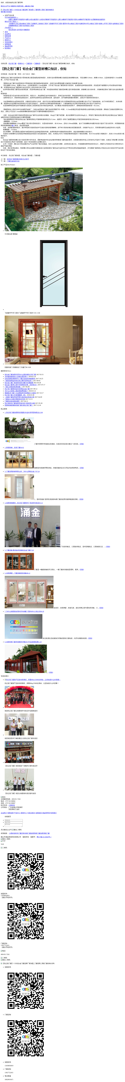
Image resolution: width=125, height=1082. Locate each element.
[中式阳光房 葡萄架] (44, 230)
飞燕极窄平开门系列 (55, 23)
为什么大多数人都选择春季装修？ (16, 391)
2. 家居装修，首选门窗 (14, 447)
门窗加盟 (31, 833)
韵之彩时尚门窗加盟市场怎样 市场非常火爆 (20, 403)
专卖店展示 (8, 42)
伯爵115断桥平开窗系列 (17, 19)
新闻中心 (8, 40)
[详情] (82, 444)
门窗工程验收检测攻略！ (13, 387)
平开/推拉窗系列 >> (11, 17)
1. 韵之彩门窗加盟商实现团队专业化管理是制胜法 (24, 412)
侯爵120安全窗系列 (32, 19)
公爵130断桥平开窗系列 (65, 19)
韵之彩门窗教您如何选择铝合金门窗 (17, 389)
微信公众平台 (5, 6)
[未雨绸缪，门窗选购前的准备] (29, 608)
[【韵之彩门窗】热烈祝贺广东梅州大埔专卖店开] (19, 762)
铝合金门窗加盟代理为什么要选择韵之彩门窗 (20, 374)
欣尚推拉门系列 (28, 25)
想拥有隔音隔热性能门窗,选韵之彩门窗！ (19, 405)
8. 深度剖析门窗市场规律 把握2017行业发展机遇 (23, 642)
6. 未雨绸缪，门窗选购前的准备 (17, 573)
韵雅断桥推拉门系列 (16, 25)
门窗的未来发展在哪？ (12, 401)
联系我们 (8, 48)
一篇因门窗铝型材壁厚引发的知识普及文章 (19, 397)
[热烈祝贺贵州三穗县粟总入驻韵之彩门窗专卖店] (19, 735)
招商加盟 (8, 36)
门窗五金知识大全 (13, 161)
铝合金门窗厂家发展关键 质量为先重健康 (19, 383)
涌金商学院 (8, 46)
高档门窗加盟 (38, 833)
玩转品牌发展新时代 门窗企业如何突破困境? (20, 378)
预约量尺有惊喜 (6, 12)
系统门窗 (46, 833)
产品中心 (8, 38)
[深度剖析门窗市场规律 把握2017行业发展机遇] (26, 672)
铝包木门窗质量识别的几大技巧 (18, 159)
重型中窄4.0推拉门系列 (71, 23)
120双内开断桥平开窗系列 (48, 19)
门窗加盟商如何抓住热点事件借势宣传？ (19, 380)
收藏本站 (14, 6)
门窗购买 (37, 63)
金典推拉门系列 (117, 23)
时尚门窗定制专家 (21, 833)
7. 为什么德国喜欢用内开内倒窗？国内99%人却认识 (24, 611)
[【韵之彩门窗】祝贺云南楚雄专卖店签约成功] (19, 790)
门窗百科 (29, 63)
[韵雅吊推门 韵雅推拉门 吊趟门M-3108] (44, 364)
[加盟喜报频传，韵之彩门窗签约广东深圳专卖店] (33, 546)
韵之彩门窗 (12, 63)
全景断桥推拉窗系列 (98, 19)
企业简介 (8, 34)
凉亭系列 (20, 30)
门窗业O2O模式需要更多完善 (15, 399)
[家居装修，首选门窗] (19, 468)
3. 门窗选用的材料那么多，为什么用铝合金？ (22, 471)
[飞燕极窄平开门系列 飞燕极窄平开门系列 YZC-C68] (53, 309)
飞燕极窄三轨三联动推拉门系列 (19, 23)
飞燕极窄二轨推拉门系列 (39, 23)
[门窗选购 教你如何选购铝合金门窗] (19, 569)
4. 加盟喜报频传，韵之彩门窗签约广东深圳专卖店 (24, 503)
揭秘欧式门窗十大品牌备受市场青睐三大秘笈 (20, 393)
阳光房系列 (12, 30)
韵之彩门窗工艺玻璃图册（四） (16, 395)
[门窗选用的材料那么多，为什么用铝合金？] (19, 499)
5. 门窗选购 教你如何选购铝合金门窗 (19, 550)
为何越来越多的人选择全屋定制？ (16, 376)
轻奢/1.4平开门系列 (105, 23)
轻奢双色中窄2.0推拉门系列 (88, 23)
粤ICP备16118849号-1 (44, 837)
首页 (6, 32)
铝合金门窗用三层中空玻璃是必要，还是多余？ (21, 385)
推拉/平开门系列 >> (11, 21)
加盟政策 (8, 44)
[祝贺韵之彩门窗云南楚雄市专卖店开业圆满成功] (19, 707)
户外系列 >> (9, 28)
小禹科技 (12, 805)
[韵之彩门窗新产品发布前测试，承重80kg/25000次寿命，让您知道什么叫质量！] (33, 679)
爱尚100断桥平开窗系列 (82, 19)
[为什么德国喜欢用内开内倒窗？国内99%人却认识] (24, 638)
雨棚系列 (26, 30)
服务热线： (25, 6)
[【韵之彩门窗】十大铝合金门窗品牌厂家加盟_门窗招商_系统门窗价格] (27, 10)
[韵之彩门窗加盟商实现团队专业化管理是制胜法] (19, 444)
